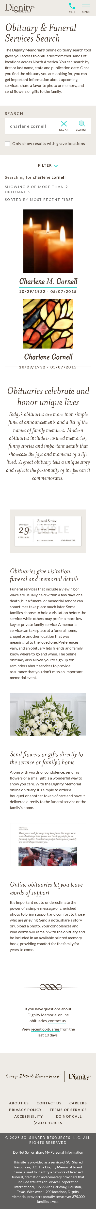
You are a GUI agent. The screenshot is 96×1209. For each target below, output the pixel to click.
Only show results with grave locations (48, 143)
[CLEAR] (64, 124)
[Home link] (19, 7)
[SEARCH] (82, 124)
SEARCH (14, 113)
